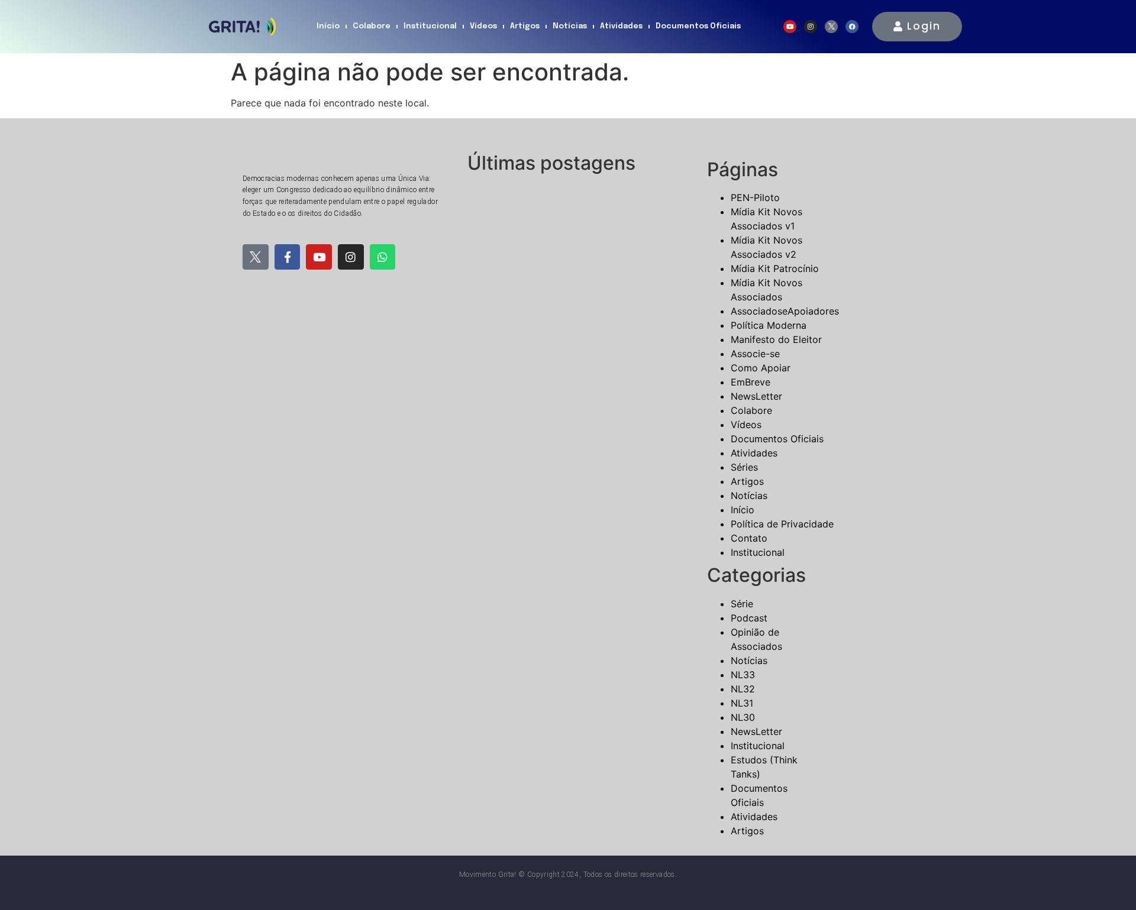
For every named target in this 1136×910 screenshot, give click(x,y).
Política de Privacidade (782, 524)
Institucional (430, 26)
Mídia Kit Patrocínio (775, 268)
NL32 (743, 689)
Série (742, 604)
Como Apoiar (760, 368)
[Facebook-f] (288, 257)
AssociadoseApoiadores (785, 311)
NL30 (743, 717)
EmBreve (750, 382)
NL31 (742, 703)
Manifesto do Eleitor (776, 339)
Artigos (525, 26)
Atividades (621, 26)
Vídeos (483, 26)
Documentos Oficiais (698, 26)
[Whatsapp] (383, 257)
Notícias (570, 26)
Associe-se (755, 354)
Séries (744, 467)
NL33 (743, 675)
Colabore (371, 26)
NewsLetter (756, 396)
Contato (749, 538)
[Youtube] (789, 26)
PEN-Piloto (755, 197)
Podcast (749, 618)
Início (328, 26)
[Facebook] (852, 26)
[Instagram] (810, 26)
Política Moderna (768, 325)
